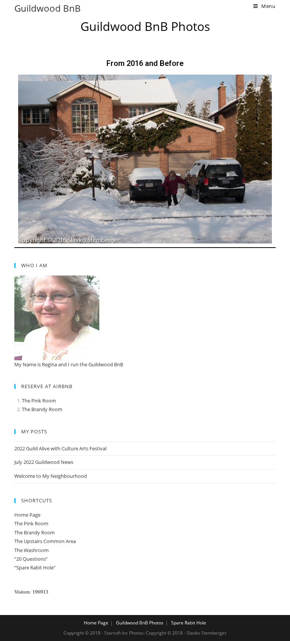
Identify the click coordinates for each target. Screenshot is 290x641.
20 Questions (31, 558)
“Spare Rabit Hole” (35, 567)
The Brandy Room (34, 532)
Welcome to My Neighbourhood (50, 476)
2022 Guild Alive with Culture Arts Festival (60, 448)
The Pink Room (39, 400)
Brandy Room (46, 409)
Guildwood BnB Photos (140, 623)
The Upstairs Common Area (45, 541)
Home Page (27, 514)
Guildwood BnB (47, 8)
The (26, 409)
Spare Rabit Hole (188, 623)
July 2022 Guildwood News (43, 462)
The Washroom (31, 550)
